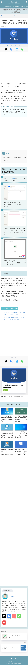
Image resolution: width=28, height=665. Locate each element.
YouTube (4, 625)
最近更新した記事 (19, 6)
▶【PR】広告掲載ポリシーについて (14, 45)
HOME (15, 658)
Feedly (19, 618)
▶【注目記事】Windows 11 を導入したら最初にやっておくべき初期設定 (14, 11)
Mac (22, 396)
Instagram (14, 618)
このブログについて (9, 6)
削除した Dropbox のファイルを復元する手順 (14, 157)
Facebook (9, 618)
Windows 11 (17, 396)
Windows (11, 396)
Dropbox (13, 178)
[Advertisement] (14, 68)
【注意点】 (6, 160)
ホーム (2, 6)
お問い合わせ (9, 661)
